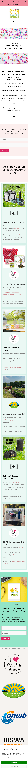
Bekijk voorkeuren (14, 766)
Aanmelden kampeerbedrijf (13, 4)
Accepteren (14, 762)
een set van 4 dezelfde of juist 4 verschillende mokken (13, 367)
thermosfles (17, 228)
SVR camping (9, 420)
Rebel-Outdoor (15, 482)
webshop (18, 566)
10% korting (8, 566)
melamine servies (16, 235)
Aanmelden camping (19, 1)
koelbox (15, 226)
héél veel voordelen (18, 555)
